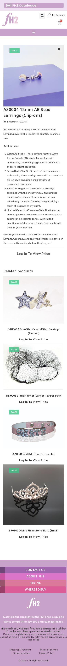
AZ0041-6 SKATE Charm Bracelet (33, 453)
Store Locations (21, 653)
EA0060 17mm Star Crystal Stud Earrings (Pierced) (33, 331)
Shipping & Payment (20, 649)
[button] (42, 16)
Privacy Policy (46, 653)
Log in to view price (33, 253)
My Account (58, 14)
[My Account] (49, 15)
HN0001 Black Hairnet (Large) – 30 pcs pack (33, 395)
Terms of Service (49, 649)
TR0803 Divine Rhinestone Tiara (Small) (33, 530)
